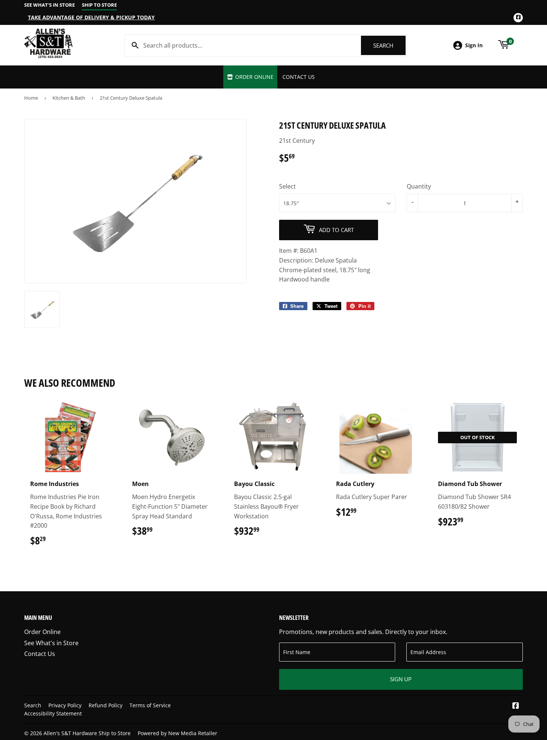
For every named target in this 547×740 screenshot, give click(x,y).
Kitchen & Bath (68, 97)
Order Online (254, 76)
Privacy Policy (64, 705)
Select (287, 186)
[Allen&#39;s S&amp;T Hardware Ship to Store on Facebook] (515, 706)
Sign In (474, 45)
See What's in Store (51, 643)
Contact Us (298, 76)
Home (31, 97)
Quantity (419, 186)
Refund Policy (105, 705)
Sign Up (401, 679)
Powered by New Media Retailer (177, 733)
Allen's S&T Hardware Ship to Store (87, 733)
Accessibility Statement (53, 713)
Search (389, 45)
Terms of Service (150, 705)
